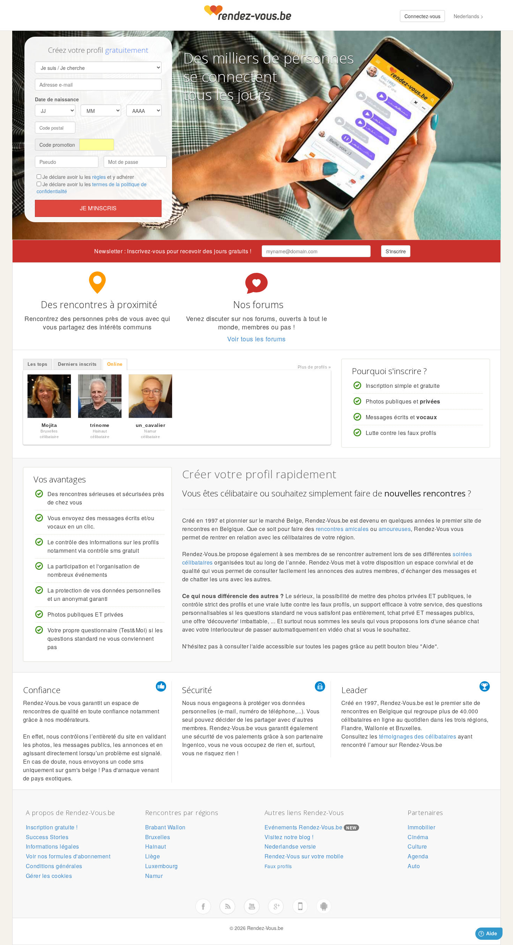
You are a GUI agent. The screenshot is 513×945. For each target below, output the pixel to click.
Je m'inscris (98, 208)
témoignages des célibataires (417, 736)
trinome (99, 425)
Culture (417, 846)
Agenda (418, 856)
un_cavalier (150, 425)
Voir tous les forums (256, 338)
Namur (154, 876)
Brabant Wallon (165, 827)
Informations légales (52, 846)
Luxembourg (161, 866)
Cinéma (418, 837)
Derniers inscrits (77, 364)
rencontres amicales (342, 529)
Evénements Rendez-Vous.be (303, 827)
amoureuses (395, 529)
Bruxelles (157, 837)
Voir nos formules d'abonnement (68, 856)
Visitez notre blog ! (289, 837)
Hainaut (155, 846)
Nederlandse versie (290, 846)
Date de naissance (57, 99)
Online (114, 364)
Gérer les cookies (49, 876)
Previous (15, 398)
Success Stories (47, 837)
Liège (152, 856)
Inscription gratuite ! (52, 827)
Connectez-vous (422, 16)
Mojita (49, 425)
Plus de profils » (314, 367)
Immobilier (421, 827)
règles (99, 176)
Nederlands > (468, 16)
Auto (414, 866)
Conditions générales (54, 866)
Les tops (37, 364)
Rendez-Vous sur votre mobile (304, 856)
